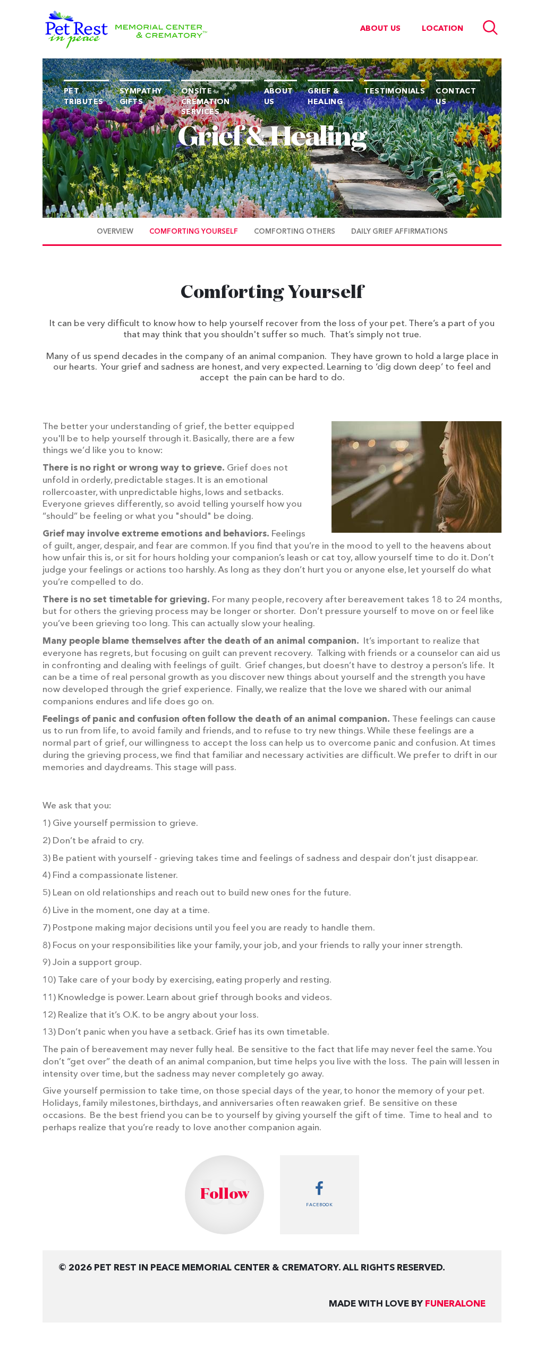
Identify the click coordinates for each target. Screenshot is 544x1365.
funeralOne (455, 1304)
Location (442, 28)
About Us (380, 28)
